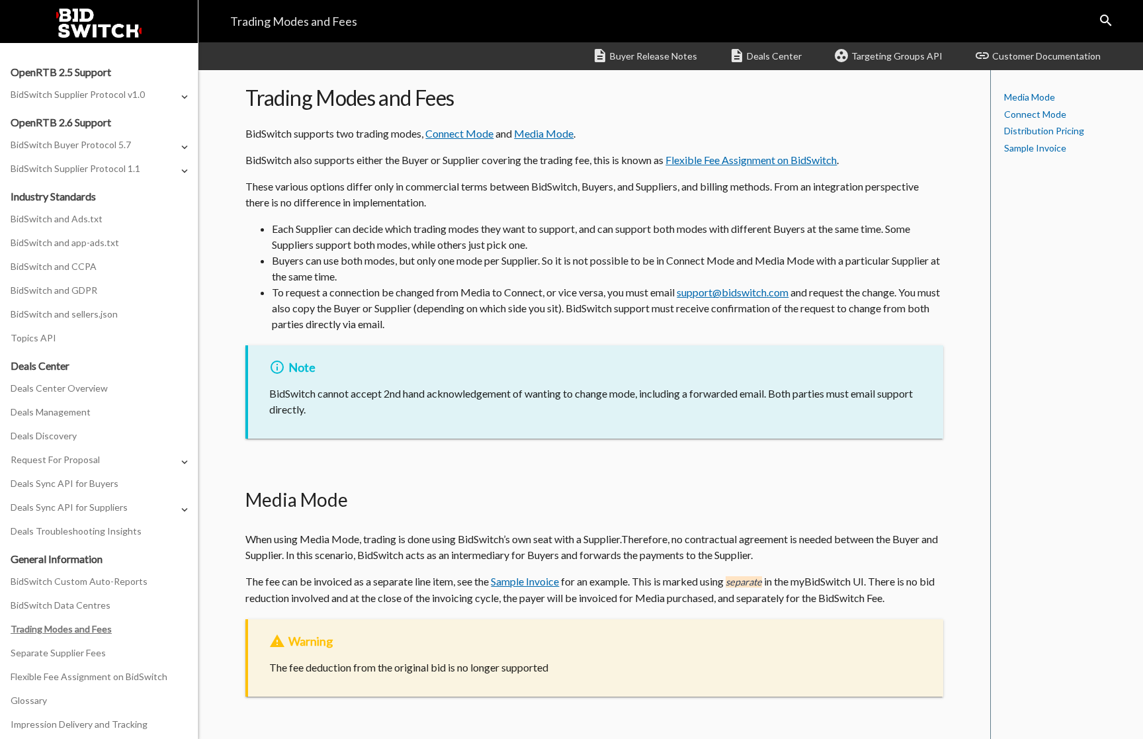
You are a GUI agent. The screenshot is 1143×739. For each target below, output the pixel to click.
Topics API (33, 337)
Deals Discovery (44, 435)
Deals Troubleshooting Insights (76, 531)
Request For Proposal (55, 459)
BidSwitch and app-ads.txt (65, 242)
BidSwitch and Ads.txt (57, 218)
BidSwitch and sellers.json (64, 314)
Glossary (29, 700)
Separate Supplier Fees (58, 652)
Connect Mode (1035, 114)
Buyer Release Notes (644, 56)
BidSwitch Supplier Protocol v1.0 (78, 94)
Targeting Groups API (888, 56)
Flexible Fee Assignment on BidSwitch (89, 676)
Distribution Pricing (1044, 130)
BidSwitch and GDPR (54, 290)
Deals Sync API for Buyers (64, 483)
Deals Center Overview (59, 388)
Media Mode (1029, 97)
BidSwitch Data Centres (60, 605)
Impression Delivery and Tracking (79, 724)
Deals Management (51, 411)
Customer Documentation (1037, 56)
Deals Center (765, 56)
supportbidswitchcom (732, 292)
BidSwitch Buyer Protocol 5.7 (71, 144)
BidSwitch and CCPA (54, 266)
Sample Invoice (1035, 147)
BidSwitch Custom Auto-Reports (79, 581)
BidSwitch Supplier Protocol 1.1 (75, 168)
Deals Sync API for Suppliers (69, 507)
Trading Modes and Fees (61, 628)
